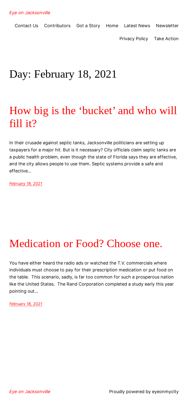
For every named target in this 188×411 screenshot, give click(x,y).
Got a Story (88, 25)
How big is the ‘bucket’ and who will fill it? (93, 117)
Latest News (137, 25)
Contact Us (26, 25)
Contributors (57, 25)
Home (112, 25)
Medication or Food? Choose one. (86, 243)
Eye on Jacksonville (29, 12)
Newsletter (167, 25)
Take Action (166, 38)
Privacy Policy (133, 38)
